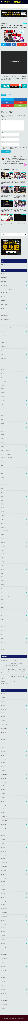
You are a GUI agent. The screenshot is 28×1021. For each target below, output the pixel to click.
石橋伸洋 (3, 561)
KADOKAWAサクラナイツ (7, 285)
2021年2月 (3, 947)
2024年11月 (4, 774)
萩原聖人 (3, 576)
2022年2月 (3, 901)
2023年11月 (4, 820)
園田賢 (2, 388)
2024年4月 (3, 801)
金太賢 (2, 611)
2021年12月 (4, 908)
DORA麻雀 (4, 273)
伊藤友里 (3, 358)
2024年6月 (3, 793)
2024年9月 (3, 782)
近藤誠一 (3, 599)
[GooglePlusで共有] (19, 44)
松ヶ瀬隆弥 (4, 484)
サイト (2, 142)
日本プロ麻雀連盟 (5, 454)
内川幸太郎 (4, 369)
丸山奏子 (3, 339)
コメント (3, 119)
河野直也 (3, 519)
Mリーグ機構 (4, 304)
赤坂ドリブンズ (5, 596)
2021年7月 (3, 927)
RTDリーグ (4, 312)
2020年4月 (3, 981)
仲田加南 (3, 354)
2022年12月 (4, 862)
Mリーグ (3, 300)
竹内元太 (3, 565)
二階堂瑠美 (4, 346)
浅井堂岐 (3, 523)
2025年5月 (3, 751)
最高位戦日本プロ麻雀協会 (7, 457)
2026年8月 (3, 693)
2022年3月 (3, 897)
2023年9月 (3, 828)
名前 (2, 132)
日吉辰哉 (4, 94)
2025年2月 (3, 762)
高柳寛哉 (3, 638)
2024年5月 (3, 797)
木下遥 (2, 469)
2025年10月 (4, 732)
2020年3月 (3, 985)
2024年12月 (4, 770)
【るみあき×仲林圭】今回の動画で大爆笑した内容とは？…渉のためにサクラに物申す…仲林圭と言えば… (13, 671)
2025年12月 (4, 724)
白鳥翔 (2, 553)
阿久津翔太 (4, 626)
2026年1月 (3, 720)
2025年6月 (3, 747)
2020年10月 (4, 958)
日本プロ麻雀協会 (5, 450)
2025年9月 (3, 736)
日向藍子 (3, 446)
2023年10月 (4, 824)
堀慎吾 (2, 396)
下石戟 (2, 335)
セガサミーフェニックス (7, 327)
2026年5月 (3, 705)
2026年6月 (3, 701)
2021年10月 (4, 916)
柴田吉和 (3, 500)
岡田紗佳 (3, 423)
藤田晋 (2, 584)
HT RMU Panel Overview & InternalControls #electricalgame (11, 682)
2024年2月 (3, 808)
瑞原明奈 (3, 550)
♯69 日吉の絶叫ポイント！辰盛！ (9, 660)
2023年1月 (3, 858)
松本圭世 (3, 496)
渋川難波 (3, 527)
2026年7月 (3, 697)
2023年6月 (3, 839)
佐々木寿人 (4, 365)
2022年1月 (3, 904)
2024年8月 (3, 785)
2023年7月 (3, 835)
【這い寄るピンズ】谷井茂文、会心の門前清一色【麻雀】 (12, 677)
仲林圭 (2, 350)
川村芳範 (3, 431)
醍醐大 (2, 607)
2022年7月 (3, 881)
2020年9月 (3, 962)
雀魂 (2, 630)
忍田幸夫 (3, 438)
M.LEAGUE (4, 292)
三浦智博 (3, 331)
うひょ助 (3, 323)
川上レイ (3, 427)
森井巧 (2, 507)
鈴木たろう (4, 615)
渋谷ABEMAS (4, 530)
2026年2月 (3, 716)
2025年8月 (3, 739)
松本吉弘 (3, 492)
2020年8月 (3, 966)
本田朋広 (3, 473)
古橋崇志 (3, 381)
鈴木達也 (3, 623)
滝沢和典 (3, 534)
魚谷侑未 (3, 642)
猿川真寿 (3, 546)
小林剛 (2, 408)
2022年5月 (3, 889)
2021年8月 (3, 924)
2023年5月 (3, 843)
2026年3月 (3, 712)
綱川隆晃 (3, 569)
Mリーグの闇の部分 (14, 1)
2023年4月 (3, 847)
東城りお (3, 481)
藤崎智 (2, 580)
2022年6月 (3, 885)
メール (2, 137)
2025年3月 (3, 759)
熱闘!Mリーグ (4, 542)
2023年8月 (3, 832)
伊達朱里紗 (4, 362)
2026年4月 (3, 709)
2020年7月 (3, 970)
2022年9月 (3, 874)
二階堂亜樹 (4, 342)
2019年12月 (4, 997)
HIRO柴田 (3, 281)
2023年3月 (3, 851)
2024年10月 (4, 778)
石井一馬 (3, 557)
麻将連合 (3, 646)
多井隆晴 (3, 400)
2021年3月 (3, 943)
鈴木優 (2, 619)
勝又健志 (3, 377)
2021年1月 (3, 951)
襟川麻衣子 (4, 588)
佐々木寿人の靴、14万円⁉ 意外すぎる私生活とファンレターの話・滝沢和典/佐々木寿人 (13, 664)
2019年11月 (4, 1000)
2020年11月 (4, 954)
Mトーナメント (4, 296)
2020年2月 (3, 989)
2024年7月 (3, 789)
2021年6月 (3, 931)
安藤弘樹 (3, 404)
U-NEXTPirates (5, 319)
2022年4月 (3, 893)
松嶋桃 (2, 488)
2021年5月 (3, 935)
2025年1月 (3, 766)
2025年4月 (3, 755)
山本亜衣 (3, 415)
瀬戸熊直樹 (4, 538)
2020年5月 (3, 977)
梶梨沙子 (3, 504)
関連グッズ (3, 264)
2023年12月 (4, 816)
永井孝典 (3, 511)
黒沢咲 (2, 649)
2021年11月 (4, 912)
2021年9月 (3, 920)
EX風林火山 (4, 277)
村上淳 (2, 477)
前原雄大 (3, 373)
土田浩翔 (3, 392)
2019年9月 (3, 1008)
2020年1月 (3, 993)
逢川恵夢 (3, 603)
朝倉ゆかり (4, 461)
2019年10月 (4, 1004)
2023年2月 (3, 855)
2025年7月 (3, 743)
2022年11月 (4, 866)
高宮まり (3, 634)
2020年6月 (3, 974)
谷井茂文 (3, 592)
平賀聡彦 (3, 434)
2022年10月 (4, 870)
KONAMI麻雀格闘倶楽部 (7, 289)
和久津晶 (3, 385)
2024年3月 (3, 805)
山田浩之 (3, 419)
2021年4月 (3, 939)
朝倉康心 (3, 465)
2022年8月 (3, 878)
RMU (2, 308)
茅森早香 (3, 573)
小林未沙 (3, 411)
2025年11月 (4, 728)
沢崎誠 (2, 515)
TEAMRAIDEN (4, 315)
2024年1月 (3, 812)
